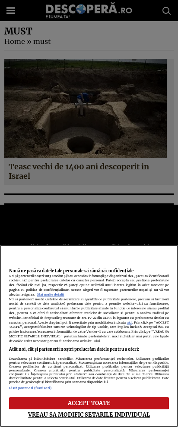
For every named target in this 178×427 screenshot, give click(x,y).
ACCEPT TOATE (89, 402)
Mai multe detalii (50, 294)
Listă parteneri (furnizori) (30, 388)
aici (129, 322)
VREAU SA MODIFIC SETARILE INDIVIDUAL (89, 414)
